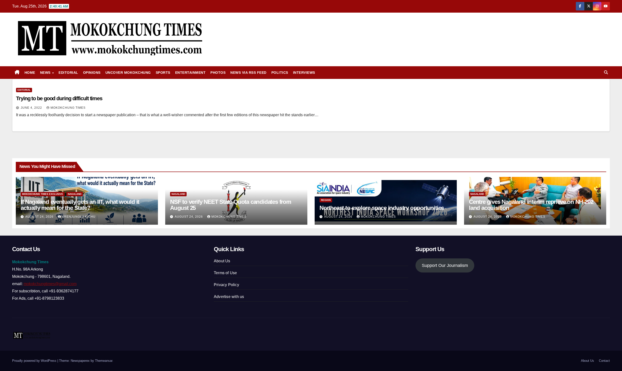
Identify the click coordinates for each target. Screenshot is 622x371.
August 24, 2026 (39, 216)
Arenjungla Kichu (78, 216)
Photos (217, 72)
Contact (604, 361)
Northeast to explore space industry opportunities (382, 208)
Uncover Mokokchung (128, 72)
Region (326, 200)
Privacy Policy (226, 285)
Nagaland (74, 194)
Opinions (92, 72)
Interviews (304, 72)
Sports (163, 72)
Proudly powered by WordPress (34, 361)
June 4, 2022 (32, 107)
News (46, 72)
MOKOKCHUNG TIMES (68, 107)
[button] (606, 72)
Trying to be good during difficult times (59, 98)
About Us (222, 261)
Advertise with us (229, 297)
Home (30, 72)
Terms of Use (225, 273)
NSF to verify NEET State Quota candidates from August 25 (230, 204)
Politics (279, 72)
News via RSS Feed (248, 72)
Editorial (68, 72)
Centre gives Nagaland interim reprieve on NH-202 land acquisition (531, 204)
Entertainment (190, 72)
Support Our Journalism (445, 265)
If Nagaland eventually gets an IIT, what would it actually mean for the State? (80, 204)
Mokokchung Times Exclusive (42, 194)
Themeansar (103, 361)
